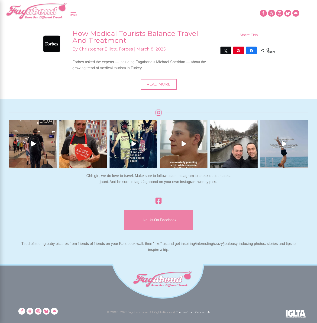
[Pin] (238, 50)
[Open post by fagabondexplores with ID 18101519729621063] (133, 144)
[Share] (251, 50)
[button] (159, 84)
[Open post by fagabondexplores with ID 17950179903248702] (183, 144)
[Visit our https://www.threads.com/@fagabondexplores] (271, 13)
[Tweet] (226, 50)
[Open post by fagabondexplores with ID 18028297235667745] (33, 144)
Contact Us (202, 312)
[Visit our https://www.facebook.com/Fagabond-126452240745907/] (263, 13)
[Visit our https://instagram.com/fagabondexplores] (279, 13)
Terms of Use (184, 312)
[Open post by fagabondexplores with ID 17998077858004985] (284, 144)
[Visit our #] (295, 13)
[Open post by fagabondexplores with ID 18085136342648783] (83, 144)
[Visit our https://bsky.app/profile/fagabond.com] (287, 13)
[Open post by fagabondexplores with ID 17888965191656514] (234, 144)
